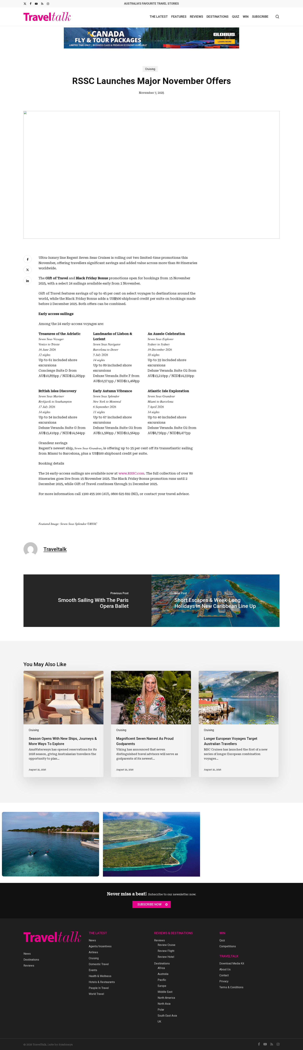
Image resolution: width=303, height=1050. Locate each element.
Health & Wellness (100, 976)
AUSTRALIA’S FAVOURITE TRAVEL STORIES (151, 3)
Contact (224, 975)
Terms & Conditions (231, 987)
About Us (225, 969)
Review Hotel (166, 956)
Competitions (227, 946)
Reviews (28, 965)
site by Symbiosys (61, 1044)
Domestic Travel (99, 964)
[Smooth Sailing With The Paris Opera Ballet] (87, 600)
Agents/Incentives (100, 946)
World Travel (96, 994)
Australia (163, 974)
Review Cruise (166, 945)
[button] (151, 904)
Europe (162, 986)
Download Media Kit (231, 963)
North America (166, 997)
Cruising (150, 69)
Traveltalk (55, 549)
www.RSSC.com (131, 473)
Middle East (165, 991)
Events (93, 970)
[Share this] (27, 259)
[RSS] (42, 3)
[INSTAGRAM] (48, 3)
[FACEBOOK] (30, 3)
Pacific (162, 980)
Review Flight (166, 951)
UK (159, 1021)
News (27, 953)
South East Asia (167, 1015)
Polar (161, 1009)
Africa (161, 968)
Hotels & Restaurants (102, 982)
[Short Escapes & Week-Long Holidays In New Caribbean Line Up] (216, 600)
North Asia (164, 1003)
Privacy (223, 981)
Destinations (31, 959)
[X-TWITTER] (24, 3)
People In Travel (99, 988)
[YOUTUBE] (36, 3)
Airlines (93, 952)
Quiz (222, 940)
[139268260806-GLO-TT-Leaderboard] (151, 37)
